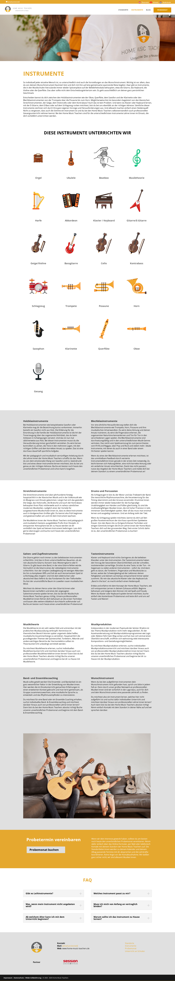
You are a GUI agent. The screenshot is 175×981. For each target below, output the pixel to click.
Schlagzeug (38, 306)
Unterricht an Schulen (135, 951)
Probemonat (162, 10)
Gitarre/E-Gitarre (137, 220)
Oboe (137, 348)
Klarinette (71, 348)
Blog (148, 10)
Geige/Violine (38, 263)
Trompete (71, 306)
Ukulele (71, 177)
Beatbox (104, 177)
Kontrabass (136, 263)
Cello (104, 263)
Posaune (104, 306)
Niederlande (166, 2)
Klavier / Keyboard (104, 220)
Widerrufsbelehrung (33, 978)
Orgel (38, 177)
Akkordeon (71, 220)
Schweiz (155, 2)
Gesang (38, 391)
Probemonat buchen (44, 850)
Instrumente (137, 10)
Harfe (38, 220)
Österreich (145, 2)
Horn (137, 306)
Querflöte (104, 348)
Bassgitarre (71, 263)
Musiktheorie (136, 177)
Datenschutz (19, 978)
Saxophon (38, 348)
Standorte (123, 10)
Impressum (8, 978)
